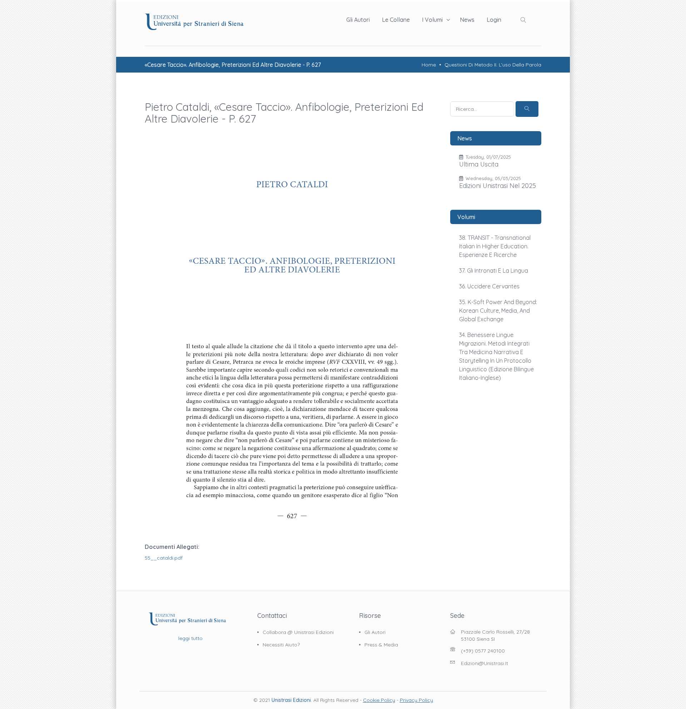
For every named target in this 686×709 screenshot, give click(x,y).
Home (429, 64)
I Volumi (432, 19)
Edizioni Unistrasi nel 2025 (497, 186)
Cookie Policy (379, 700)
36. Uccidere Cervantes (489, 286)
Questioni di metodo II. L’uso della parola (492, 64)
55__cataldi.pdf (164, 558)
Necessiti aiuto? (281, 644)
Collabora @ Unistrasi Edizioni (298, 632)
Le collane (396, 19)
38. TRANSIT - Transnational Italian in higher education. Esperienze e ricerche (495, 246)
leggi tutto (190, 638)
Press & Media (381, 644)
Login (494, 19)
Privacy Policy (416, 700)
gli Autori (375, 632)
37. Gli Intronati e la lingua (493, 270)
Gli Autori (358, 19)
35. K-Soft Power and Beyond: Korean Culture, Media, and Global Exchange (498, 310)
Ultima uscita (478, 164)
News (467, 19)
